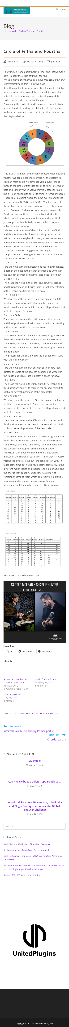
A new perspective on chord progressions (15, 681)
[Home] (5, 31)
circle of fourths (33, 713)
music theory (54, 713)
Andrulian (13, 61)
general (55, 61)
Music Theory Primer (45, 679)
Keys (45, 713)
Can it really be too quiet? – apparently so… (34, 781)
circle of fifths (16, 713)
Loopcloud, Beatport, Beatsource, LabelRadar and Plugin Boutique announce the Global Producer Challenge (34, 806)
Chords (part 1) (12, 694)
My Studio (34, 760)
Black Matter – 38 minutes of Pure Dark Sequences (27, 844)
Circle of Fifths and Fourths (31, 31)
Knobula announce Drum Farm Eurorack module (27, 850)
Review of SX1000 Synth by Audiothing (22, 875)
